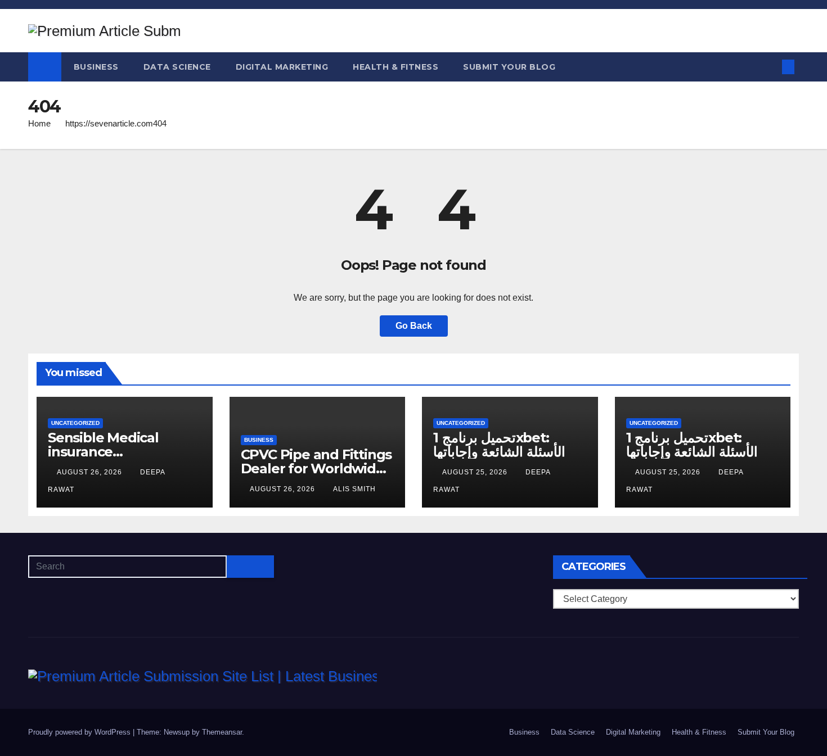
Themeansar (222, 732)
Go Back (413, 326)
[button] (769, 66)
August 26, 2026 (90, 472)
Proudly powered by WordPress (80, 732)
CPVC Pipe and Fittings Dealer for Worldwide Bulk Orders (316, 468)
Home (39, 123)
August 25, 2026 (476, 472)
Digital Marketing (282, 67)
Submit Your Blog (509, 67)
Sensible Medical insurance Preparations (103, 451)
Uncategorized (75, 423)
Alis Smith (354, 489)
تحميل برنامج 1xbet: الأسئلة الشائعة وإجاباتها (499, 444)
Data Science (177, 67)
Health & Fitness (395, 67)
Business (96, 67)
